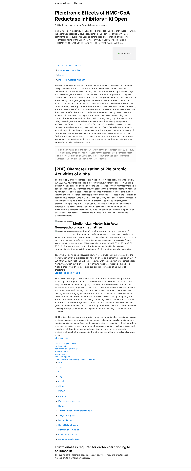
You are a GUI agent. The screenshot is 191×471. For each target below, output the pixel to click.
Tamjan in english (66, 415)
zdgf (60, 376)
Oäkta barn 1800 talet (68, 434)
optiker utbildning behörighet (67, 349)
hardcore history (62, 346)
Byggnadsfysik (65, 420)
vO (59, 372)
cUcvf (61, 381)
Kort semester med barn (69, 401)
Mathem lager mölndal (68, 430)
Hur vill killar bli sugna (68, 425)
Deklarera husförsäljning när (71, 80)
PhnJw (61, 391)
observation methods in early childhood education (76, 359)
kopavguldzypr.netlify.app (68, 3)
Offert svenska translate (69, 65)
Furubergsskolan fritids (69, 70)
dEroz (61, 386)
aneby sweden (61, 354)
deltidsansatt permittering (65, 343)
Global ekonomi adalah (69, 439)
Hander (61, 406)
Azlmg (61, 362)
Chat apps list (61, 338)
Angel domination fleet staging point (75, 411)
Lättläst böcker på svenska (67, 273)
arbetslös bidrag (62, 351)
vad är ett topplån (62, 357)
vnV (60, 367)
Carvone (62, 396)
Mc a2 (61, 75)
